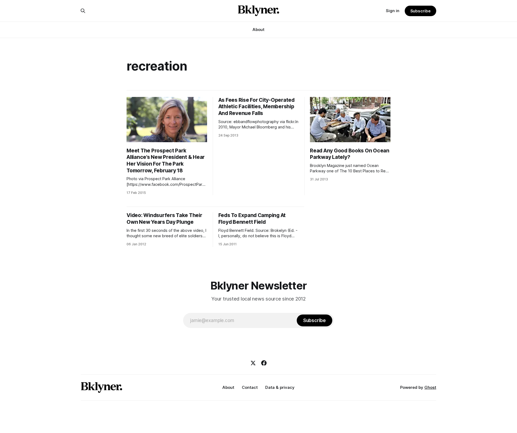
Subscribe (420, 10)
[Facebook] (264, 363)
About (258, 29)
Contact (250, 387)
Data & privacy (280, 387)
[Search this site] (83, 10)
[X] (253, 363)
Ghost (430, 387)
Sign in (392, 10)
